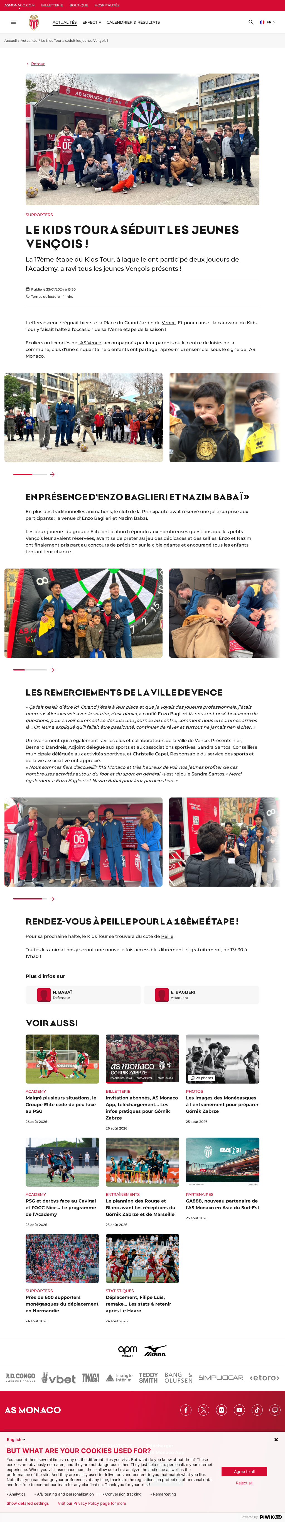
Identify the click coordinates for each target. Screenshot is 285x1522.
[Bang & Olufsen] (178, 1378)
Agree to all (244, 1471)
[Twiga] (90, 1378)
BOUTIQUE (79, 5)
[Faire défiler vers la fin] (52, 474)
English (14, 1439)
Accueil (10, 40)
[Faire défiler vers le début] (7, 474)
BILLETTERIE (52, 5)
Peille (167, 936)
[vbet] (58, 1378)
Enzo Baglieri (97, 518)
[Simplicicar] (221, 1378)
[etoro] (264, 1378)
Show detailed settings (28, 1503)
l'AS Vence (89, 342)
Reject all (244, 1482)
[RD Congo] (20, 1378)
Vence (169, 322)
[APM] (127, 1351)
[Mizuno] (155, 1351)
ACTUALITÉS (65, 22)
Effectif (91, 22)
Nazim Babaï (132, 518)
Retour (38, 63)
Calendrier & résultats (133, 22)
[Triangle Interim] (119, 1378)
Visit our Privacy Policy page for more (92, 1503)
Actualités (29, 40)
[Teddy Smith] (148, 1378)
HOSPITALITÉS (107, 5)
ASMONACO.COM (19, 5)
